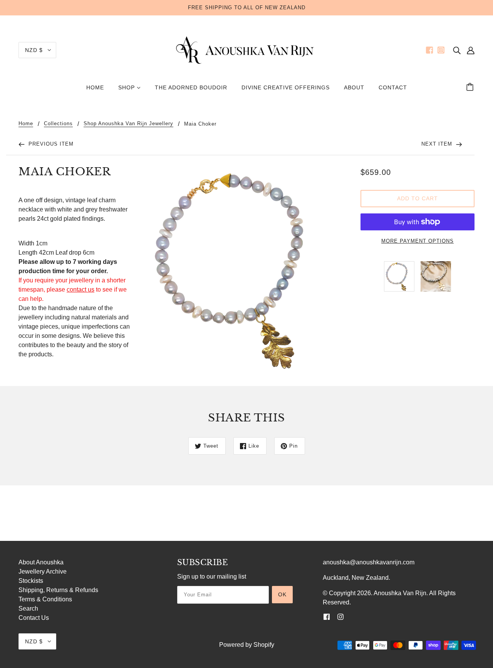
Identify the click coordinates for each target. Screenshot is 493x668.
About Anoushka (41, 562)
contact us (80, 289)
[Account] (471, 50)
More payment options (417, 241)
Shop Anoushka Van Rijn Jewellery (128, 123)
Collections (58, 123)
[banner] (246, 49)
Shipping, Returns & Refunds (58, 590)
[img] (457, 50)
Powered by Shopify (246, 644)
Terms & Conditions (45, 599)
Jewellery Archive (42, 571)
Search (28, 608)
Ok (282, 594)
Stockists (30, 580)
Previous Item (50, 144)
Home (25, 123)
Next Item (437, 144)
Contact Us (33, 617)
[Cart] (471, 87)
